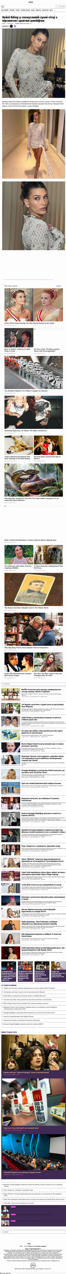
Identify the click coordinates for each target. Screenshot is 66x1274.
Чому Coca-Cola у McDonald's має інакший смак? (21, 1128)
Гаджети (38, 10)
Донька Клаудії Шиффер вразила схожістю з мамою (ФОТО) (41, 814)
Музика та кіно (25, 10)
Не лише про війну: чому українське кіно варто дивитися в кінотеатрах (42, 732)
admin (31, 736)
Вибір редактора (9, 1032)
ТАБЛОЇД (11, 10)
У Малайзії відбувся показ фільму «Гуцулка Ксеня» (22, 1172)
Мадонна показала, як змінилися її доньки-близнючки (40, 799)
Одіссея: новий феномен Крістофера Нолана (41, 783)
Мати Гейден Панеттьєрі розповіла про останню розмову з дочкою (42, 745)
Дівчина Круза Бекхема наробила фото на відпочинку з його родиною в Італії (37, 1221)
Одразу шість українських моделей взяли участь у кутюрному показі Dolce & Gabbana (41, 976)
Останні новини (8, 985)
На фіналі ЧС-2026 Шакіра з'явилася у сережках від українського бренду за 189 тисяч (25, 976)
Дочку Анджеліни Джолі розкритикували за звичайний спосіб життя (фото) (36, 1207)
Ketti (31, 696)
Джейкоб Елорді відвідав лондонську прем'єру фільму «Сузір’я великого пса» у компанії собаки (43, 831)
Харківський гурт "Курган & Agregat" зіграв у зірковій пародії (26, 1072)
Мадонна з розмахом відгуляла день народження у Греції (43, 898)
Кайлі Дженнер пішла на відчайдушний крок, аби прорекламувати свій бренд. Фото (43, 949)
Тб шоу (17, 10)
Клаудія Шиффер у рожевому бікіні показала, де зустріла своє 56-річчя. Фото (43, 771)
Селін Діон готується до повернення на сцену (41, 885)
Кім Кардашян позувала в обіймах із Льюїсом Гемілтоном (41, 935)
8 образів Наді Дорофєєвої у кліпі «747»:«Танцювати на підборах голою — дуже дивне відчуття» (9, 976)
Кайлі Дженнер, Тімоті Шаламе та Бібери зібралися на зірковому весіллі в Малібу (39, 923)
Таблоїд (42, 711)
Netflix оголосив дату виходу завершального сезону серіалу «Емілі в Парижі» (41, 691)
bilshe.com (31, 1246)
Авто (51, 10)
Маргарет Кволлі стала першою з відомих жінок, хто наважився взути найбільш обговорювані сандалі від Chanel (42, 758)
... (55, 10)
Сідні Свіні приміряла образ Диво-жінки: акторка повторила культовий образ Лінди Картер (43, 873)
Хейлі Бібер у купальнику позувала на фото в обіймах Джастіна (41, 719)
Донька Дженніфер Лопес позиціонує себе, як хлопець (31, 1214)
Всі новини (5, 10)
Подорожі (45, 10)
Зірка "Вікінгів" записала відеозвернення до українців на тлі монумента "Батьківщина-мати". (42, 860)
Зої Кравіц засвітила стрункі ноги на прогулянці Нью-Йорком (42, 706)
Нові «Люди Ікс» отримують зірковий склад (40, 846)
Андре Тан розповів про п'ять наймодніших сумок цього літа (58, 974)
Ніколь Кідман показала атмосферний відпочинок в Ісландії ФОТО (38, 910)
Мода (33, 10)
